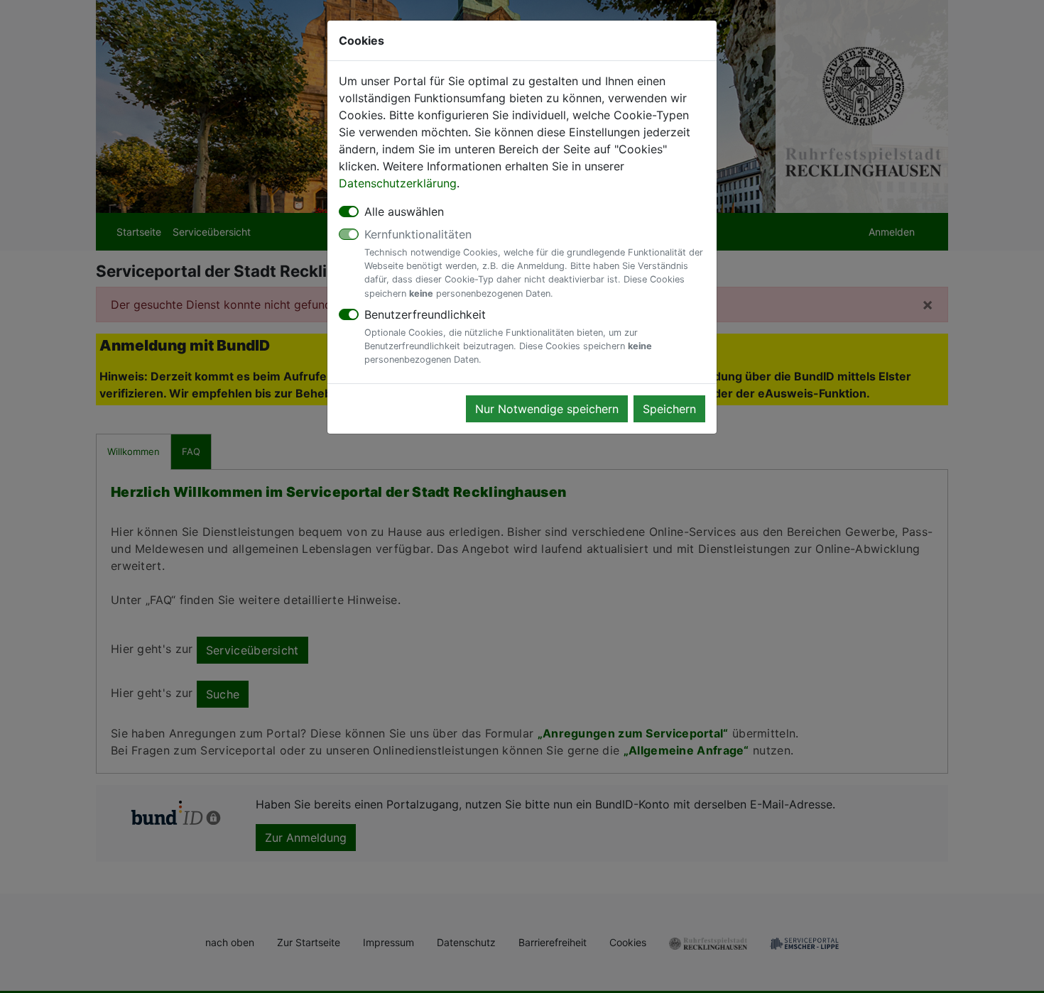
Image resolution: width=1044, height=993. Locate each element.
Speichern (669, 409)
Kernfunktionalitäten (533, 263)
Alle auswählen (404, 211)
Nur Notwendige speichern (547, 409)
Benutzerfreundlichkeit (508, 336)
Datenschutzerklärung (398, 183)
